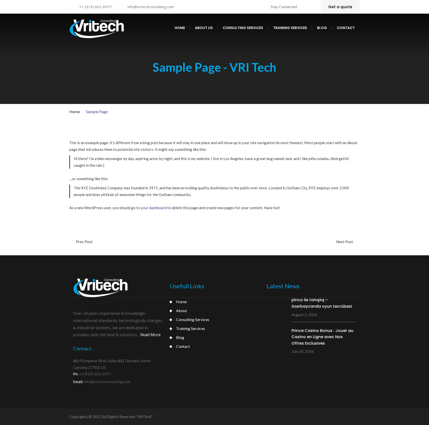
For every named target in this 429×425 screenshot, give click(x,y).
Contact (346, 27)
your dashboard (154, 207)
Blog (322, 27)
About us (204, 27)
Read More (150, 334)
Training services (290, 27)
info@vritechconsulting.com (151, 6)
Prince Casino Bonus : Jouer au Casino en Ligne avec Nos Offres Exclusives (322, 337)
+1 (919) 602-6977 (95, 6)
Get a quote (340, 6)
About (181, 310)
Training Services (190, 328)
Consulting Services (192, 319)
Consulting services (243, 27)
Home (180, 27)
